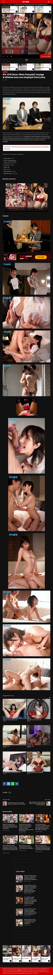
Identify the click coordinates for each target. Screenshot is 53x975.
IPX (8, 167)
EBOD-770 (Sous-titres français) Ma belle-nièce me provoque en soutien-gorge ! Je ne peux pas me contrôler (42, 847)
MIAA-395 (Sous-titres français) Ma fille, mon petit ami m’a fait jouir (17, 803)
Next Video (47, 799)
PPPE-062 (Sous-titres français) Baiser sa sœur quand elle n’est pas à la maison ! (37, 803)
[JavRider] (26, 2)
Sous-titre (9, 4)
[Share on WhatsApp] (12, 783)
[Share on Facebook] (4, 783)
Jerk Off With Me (25, 958)
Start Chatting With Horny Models (42, 67)
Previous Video (6, 799)
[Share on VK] (17, 783)
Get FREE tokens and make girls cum (11, 772)
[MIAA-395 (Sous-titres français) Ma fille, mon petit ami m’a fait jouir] (5, 803)
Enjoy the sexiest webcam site (9, 9)
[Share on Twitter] (8, 783)
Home (4, 4)
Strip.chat (5, 11)
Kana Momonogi (12, 160)
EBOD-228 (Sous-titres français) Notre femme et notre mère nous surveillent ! (26, 847)
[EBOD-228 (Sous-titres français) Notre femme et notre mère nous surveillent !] (26, 839)
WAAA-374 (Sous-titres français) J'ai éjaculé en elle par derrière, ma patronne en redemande (10, 826)
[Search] (48, 1)
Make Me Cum (22, 9)
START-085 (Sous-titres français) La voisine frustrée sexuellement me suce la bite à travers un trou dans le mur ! (10, 848)
